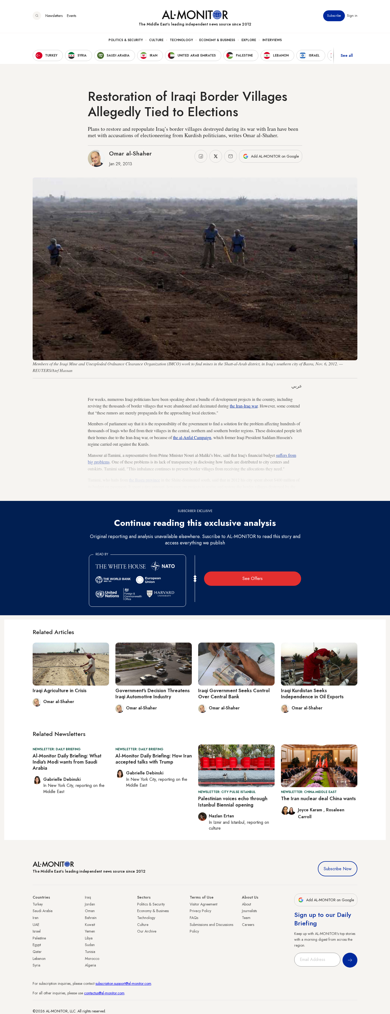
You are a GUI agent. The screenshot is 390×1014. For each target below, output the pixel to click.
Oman (90, 910)
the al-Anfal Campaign (192, 437)
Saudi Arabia (43, 910)
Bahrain (91, 917)
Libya (89, 938)
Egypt (37, 944)
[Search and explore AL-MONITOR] (37, 15)
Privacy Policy (200, 910)
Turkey (38, 904)
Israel (37, 931)
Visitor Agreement (203, 904)
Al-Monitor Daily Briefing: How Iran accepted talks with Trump (153, 758)
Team (246, 917)
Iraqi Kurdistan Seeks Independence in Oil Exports (312, 693)
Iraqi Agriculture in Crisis (59, 690)
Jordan (90, 904)
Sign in (352, 15)
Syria (36, 965)
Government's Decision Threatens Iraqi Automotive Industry (152, 693)
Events (71, 15)
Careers (248, 924)
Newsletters (54, 15)
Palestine (39, 938)
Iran (35, 917)
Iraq (88, 897)
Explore (248, 40)
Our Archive (146, 931)
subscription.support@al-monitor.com (123, 983)
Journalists (249, 910)
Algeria (90, 965)
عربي (296, 386)
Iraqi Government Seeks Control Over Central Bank (234, 693)
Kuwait (90, 924)
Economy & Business (217, 40)
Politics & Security (126, 40)
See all (347, 55)
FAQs (194, 917)
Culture (156, 40)
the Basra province (144, 480)
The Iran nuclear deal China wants (318, 798)
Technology (181, 40)
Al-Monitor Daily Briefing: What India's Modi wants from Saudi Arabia (67, 762)
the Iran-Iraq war (244, 406)
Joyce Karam (310, 810)
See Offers (252, 578)
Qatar (37, 951)
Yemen (90, 931)
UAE (36, 924)
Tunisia (90, 951)
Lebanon (39, 958)
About (246, 904)
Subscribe (334, 15)
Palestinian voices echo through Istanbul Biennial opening (232, 801)
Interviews (272, 40)
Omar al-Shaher (130, 153)
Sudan (90, 944)
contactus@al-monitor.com (104, 993)
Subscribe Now (338, 869)
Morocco (92, 958)
